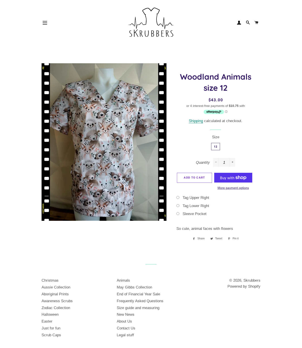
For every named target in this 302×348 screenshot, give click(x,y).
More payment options (233, 188)
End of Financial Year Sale (138, 294)
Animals (123, 280)
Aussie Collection (56, 287)
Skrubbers (251, 280)
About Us (124, 321)
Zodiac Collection (56, 308)
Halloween (50, 314)
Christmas (50, 280)
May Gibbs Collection (134, 287)
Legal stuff (125, 335)
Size (215, 137)
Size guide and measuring (138, 308)
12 (216, 146)
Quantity (203, 162)
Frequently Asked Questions (140, 301)
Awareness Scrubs (57, 301)
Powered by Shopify (243, 286)
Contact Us (126, 328)
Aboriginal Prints (55, 294)
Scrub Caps (51, 335)
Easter (47, 321)
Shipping (196, 121)
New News (125, 314)
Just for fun (51, 328)
